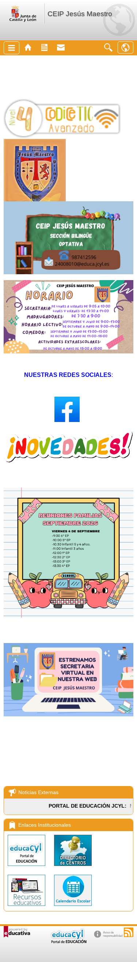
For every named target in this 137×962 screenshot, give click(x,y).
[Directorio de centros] (72, 867)
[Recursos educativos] (27, 907)
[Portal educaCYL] (27, 867)
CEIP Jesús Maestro (79, 14)
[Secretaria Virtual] (68, 714)
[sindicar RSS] (128, 932)
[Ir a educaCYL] (68, 942)
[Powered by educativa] (17, 931)
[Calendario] (72, 907)
